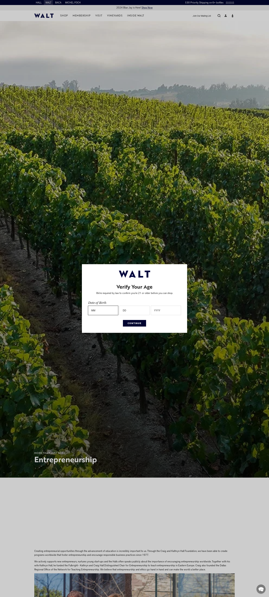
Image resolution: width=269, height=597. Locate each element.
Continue (134, 323)
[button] (261, 589)
